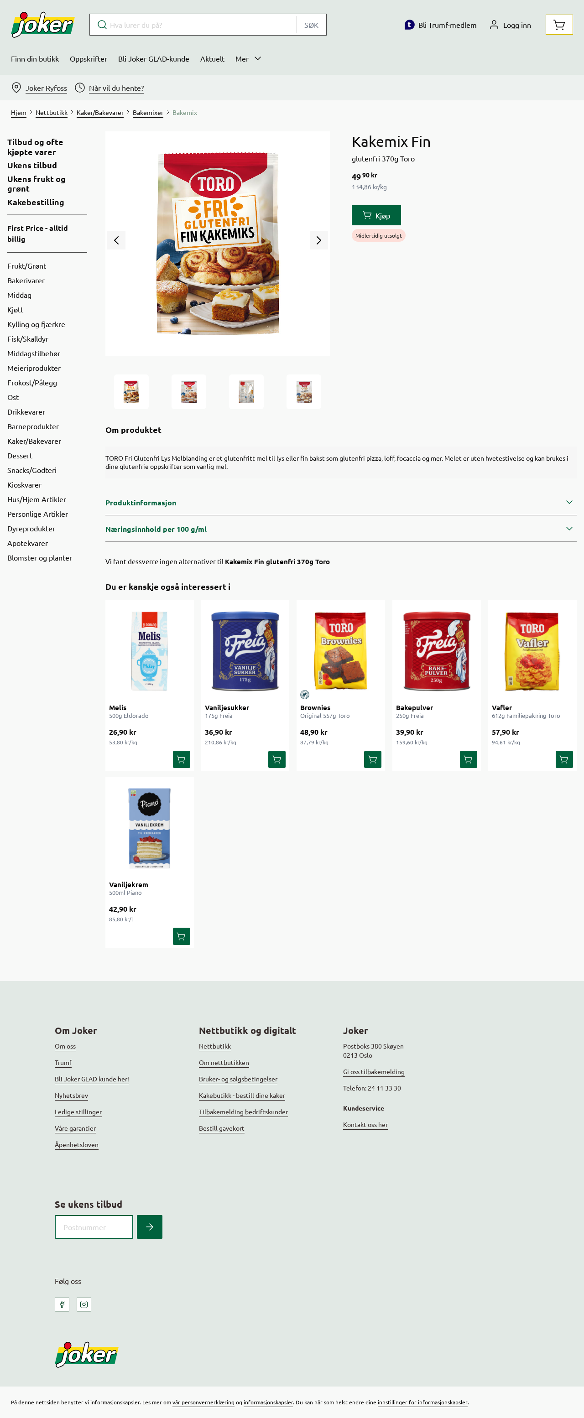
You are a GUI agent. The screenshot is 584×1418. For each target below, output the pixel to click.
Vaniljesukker (227, 707)
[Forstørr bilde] (217, 243)
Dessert (19, 455)
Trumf (63, 1062)
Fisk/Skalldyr (27, 338)
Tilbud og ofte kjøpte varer (35, 146)
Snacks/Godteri (32, 469)
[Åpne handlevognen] (559, 25)
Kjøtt (15, 309)
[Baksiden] (246, 391)
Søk (311, 24)
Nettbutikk (215, 1046)
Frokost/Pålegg (32, 382)
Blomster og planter (39, 557)
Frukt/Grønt (26, 265)
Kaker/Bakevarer (34, 440)
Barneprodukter (33, 426)
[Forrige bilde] (116, 240)
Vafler (502, 707)
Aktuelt (212, 58)
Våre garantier (75, 1128)
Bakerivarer (26, 280)
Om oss (65, 1046)
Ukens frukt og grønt (36, 183)
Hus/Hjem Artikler (36, 499)
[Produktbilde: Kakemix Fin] (131, 391)
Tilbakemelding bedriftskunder (243, 1111)
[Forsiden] (189, 391)
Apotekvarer (27, 542)
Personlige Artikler (37, 513)
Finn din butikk (35, 58)
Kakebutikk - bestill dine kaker (242, 1095)
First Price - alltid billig (37, 233)
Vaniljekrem (128, 884)
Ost (13, 396)
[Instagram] (84, 1304)
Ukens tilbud (32, 165)
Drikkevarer (26, 411)
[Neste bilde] (319, 240)
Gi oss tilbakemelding (374, 1071)
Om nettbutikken (224, 1062)
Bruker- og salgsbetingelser (238, 1079)
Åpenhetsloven (77, 1144)
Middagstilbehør (33, 353)
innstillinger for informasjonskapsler (423, 1402)
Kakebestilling (35, 202)
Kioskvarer (24, 484)
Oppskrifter (88, 58)
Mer (242, 58)
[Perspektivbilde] (304, 391)
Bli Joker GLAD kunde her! (92, 1079)
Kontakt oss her (365, 1124)
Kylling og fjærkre (36, 323)
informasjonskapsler (268, 1402)
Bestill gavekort (222, 1128)
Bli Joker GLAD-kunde (153, 58)
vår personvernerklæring (203, 1402)
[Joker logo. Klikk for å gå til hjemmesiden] (43, 24)
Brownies (315, 707)
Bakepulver (414, 707)
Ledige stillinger (78, 1111)
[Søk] (149, 1227)
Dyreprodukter (31, 528)
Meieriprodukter (34, 367)
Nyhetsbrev (71, 1095)
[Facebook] (62, 1304)
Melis (117, 707)
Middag (19, 294)
